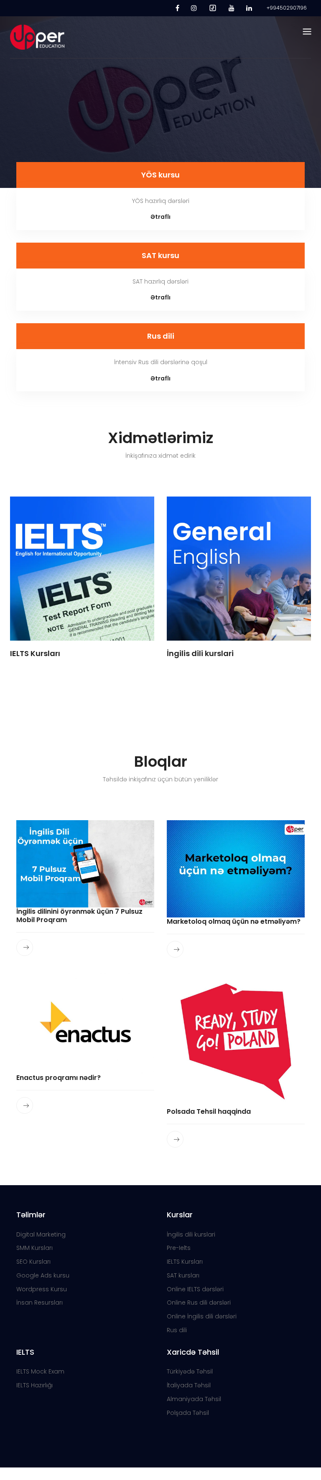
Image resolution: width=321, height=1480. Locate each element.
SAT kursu (160, 255)
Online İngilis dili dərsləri (202, 1316)
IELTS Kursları (185, 1261)
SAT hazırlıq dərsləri (160, 281)
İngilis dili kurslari (191, 1234)
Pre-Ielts (179, 1248)
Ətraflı (160, 217)
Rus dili (160, 336)
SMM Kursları (34, 1248)
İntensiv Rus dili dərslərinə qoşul (160, 362)
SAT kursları (183, 1275)
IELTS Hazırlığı (34, 1385)
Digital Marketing (41, 1234)
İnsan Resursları (39, 1302)
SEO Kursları (33, 1261)
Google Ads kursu (42, 1275)
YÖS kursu (160, 175)
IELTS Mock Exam (40, 1371)
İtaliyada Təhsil (189, 1385)
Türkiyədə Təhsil (190, 1371)
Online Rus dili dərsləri (199, 1302)
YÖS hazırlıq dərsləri (160, 201)
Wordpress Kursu (41, 1289)
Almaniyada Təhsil (194, 1399)
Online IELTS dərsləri (195, 1289)
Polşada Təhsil (188, 1413)
